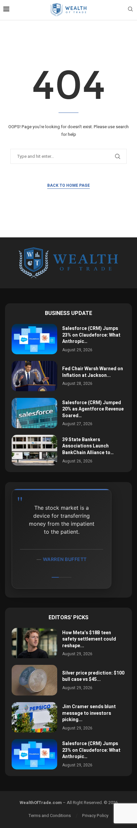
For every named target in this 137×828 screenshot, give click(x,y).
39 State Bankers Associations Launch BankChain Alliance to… (88, 446)
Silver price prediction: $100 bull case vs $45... (93, 676)
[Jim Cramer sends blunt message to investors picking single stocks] (34, 717)
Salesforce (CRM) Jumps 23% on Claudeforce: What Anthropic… (91, 335)
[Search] (130, 10)
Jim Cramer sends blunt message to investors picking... (89, 713)
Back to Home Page (68, 185)
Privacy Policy (95, 815)
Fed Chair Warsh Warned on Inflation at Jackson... (92, 372)
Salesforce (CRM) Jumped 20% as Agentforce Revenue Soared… (93, 409)
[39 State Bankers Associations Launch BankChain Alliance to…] (34, 450)
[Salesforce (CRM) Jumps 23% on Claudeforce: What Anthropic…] (34, 339)
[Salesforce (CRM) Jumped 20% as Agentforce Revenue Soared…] (34, 413)
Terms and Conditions (50, 815)
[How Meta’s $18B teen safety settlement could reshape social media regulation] (34, 643)
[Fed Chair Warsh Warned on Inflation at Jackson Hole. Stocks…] (34, 376)
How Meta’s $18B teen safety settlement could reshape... (89, 639)
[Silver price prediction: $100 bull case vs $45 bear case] (34, 680)
